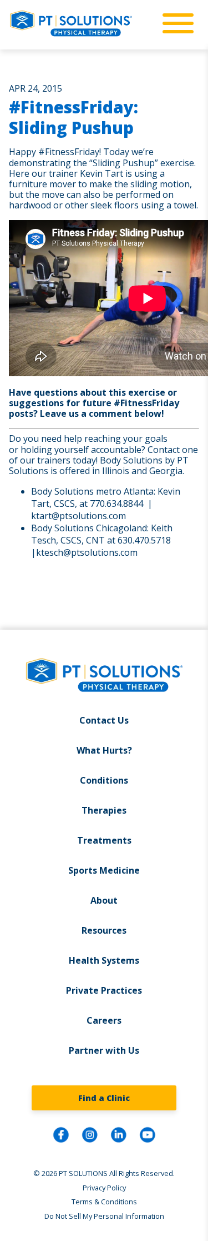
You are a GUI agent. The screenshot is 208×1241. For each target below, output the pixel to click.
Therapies (104, 810)
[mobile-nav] (174, 24)
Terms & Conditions (104, 1202)
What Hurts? (104, 750)
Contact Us (104, 720)
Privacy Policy (104, 1188)
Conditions (104, 780)
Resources (104, 930)
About (104, 900)
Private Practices (104, 990)
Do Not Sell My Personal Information (104, 1216)
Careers (104, 1020)
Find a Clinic (104, 1098)
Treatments (104, 840)
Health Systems (104, 960)
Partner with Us (104, 1050)
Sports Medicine (104, 870)
